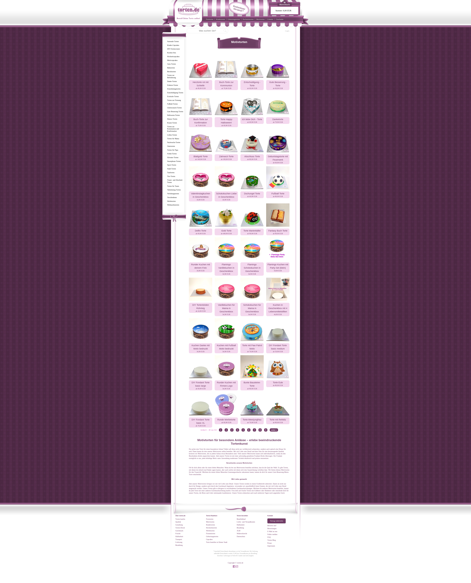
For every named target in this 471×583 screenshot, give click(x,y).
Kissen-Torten (172, 123)
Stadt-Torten (171, 169)
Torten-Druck (180, 528)
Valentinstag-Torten (174, 190)
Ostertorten (171, 146)
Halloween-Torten (173, 115)
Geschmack (179, 531)
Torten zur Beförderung (171, 76)
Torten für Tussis (173, 186)
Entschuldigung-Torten (175, 93)
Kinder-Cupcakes (173, 45)
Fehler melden (272, 534)
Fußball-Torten (172, 104)
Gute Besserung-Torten (175, 111)
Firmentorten (210, 533)
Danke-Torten (172, 81)
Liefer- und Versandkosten (246, 522)
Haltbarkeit (179, 536)
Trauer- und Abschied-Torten (175, 181)
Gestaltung (179, 525)
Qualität (178, 522)
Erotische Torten (173, 96)
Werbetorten (171, 201)
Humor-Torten (172, 119)
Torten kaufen (180, 519)
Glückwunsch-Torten (174, 108)
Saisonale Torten (173, 41)
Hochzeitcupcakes (173, 56)
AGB (238, 531)
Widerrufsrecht (242, 533)
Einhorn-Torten (172, 85)
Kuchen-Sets (171, 53)
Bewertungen (271, 528)
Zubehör (270, 19)
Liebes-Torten (172, 135)
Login (287, 31)
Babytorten (171, 68)
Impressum (271, 546)
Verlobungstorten (173, 194)
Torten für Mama (173, 139)
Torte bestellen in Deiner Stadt (216, 542)
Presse (269, 543)
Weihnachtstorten (173, 205)
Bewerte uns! (271, 526)
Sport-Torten (171, 165)
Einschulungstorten (173, 89)
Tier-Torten (171, 176)
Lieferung (178, 542)
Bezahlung (179, 545)
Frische (177, 533)
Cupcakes (209, 539)
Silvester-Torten (172, 157)
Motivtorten (260, 19)
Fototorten (209, 19)
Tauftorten (170, 173)
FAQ (269, 537)
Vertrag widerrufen (276, 521)
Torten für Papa (172, 150)
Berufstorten (171, 72)
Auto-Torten (171, 64)
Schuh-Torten (172, 154)
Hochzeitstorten (248, 19)
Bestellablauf (241, 519)
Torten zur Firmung (174, 100)
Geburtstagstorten (234, 19)
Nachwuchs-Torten (173, 142)
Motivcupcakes (172, 60)
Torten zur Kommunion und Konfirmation (173, 129)
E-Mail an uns (272, 531)
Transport (178, 539)
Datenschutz (241, 536)
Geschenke (279, 19)
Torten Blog (271, 540)
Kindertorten (220, 19)
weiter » (274, 430)
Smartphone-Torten (174, 161)
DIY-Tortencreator (173, 49)
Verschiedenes (172, 197)
